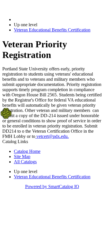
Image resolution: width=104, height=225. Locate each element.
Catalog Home (27, 151)
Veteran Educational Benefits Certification (52, 29)
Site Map (22, 156)
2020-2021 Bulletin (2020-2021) (43, 19)
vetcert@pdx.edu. (52, 136)
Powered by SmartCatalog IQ (52, 186)
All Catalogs (25, 161)
